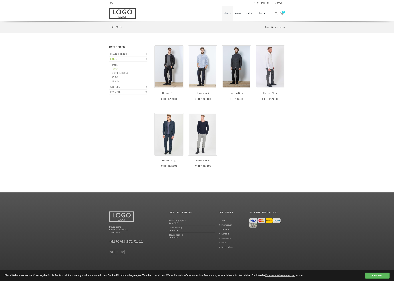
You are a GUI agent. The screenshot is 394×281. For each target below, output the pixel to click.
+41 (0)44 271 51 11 (260, 3)
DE (111, 3)
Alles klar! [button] (377, 275)
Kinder (115, 77)
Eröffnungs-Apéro (177, 220)
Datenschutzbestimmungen (280, 275)
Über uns (262, 13)
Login (280, 3)
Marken (249, 13)
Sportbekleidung (120, 73)
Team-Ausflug (175, 227)
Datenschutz (227, 247)
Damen (115, 65)
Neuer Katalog (176, 235)
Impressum (226, 225)
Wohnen (115, 86)
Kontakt (225, 234)
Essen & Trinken (119, 53)
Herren (115, 69)
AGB (223, 220)
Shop (226, 13)
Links (223, 242)
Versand (225, 229)
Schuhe (115, 81)
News (238, 13)
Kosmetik (115, 92)
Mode (273, 27)
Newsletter (226, 238)
